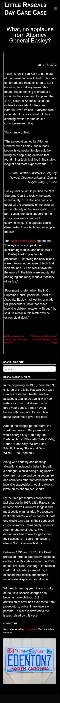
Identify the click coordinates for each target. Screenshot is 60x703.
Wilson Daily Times (23, 240)
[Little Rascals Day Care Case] (25, 14)
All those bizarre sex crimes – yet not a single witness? (16, 339)
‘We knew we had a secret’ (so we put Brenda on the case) (44, 339)
